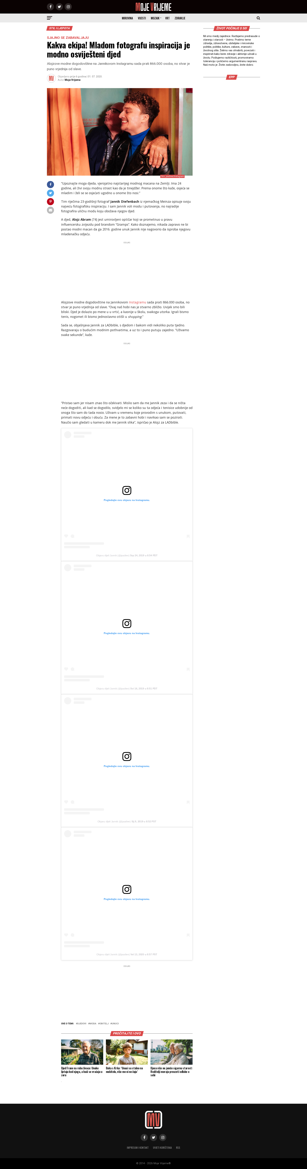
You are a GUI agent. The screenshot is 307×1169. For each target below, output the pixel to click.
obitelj (104, 1024)
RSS (178, 1147)
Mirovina (127, 18)
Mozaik (155, 18)
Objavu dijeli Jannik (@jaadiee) (112, 555)
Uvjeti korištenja (162, 1147)
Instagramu (138, 302)
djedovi (81, 1024)
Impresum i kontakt (138, 1147)
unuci (115, 1024)
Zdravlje (180, 18)
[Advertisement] (127, 270)
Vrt (167, 18)
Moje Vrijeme (72, 79)
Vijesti (142, 18)
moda (93, 1024)
